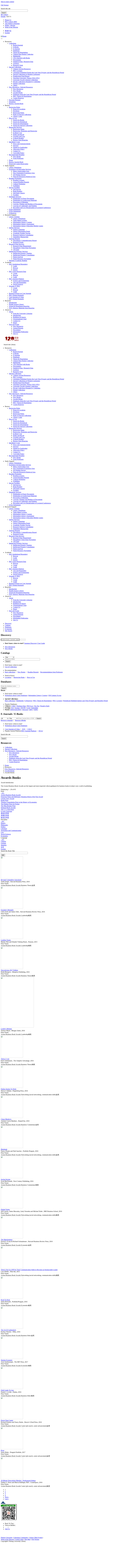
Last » (7, 1499)
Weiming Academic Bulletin (18, 260)
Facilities (16, 195)
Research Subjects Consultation (23, 235)
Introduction (13, 302)
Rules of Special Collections (22, 114)
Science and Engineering (21, 281)
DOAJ (41, 731)
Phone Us (8, 20)
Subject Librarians (19, 229)
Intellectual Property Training (22, 253)
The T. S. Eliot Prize (7, 809)
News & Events (14, 324)
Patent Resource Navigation (22, 259)
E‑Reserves (12, 213)
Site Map (27, 1539)
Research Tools (18, 65)
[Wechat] (7, 1527)
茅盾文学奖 (5, 815)
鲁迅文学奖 (5, 817)
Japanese (4, 845)
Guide (15, 266)
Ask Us (7, 1529)
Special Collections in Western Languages (26, 74)
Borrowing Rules (14, 107)
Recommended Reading (16, 155)
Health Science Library (16, 304)
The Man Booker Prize (8, 806)
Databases (16, 51)
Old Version (5, 5)
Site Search (8, 631)
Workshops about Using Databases (16, 695)
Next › (7, 1497)
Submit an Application (20, 147)
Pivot (2, 1450)
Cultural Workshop (19, 184)
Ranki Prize (4, 800)
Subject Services (14, 228)
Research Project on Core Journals (20, 293)
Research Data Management (22, 246)
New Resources (18, 89)
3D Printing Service (19, 175)
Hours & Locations (19, 109)
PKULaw (30, 706)
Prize (2, 791)
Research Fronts (18, 242)
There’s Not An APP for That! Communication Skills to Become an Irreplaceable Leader (29, 1270)
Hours (11, 160)
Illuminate (4, 1149)
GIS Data (16, 249)
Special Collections (15, 67)
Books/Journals (18, 45)
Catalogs (7, 625)
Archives (16, 63)
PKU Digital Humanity (16, 295)
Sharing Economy (6, 1360)
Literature (4, 829)
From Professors (18, 158)
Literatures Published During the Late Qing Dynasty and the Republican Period (38, 72)
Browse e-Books (20, 720)
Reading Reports (33, 672)
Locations (8, 677)
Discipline (4, 819)
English (7, 33)
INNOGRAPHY (15, 710)
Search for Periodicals (20, 122)
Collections (12, 43)
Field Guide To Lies (7, 1390)
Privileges (16, 111)
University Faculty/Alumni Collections (25, 80)
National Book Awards (8, 808)
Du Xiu (36, 706)
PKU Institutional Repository (18, 264)
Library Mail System (35, 1537)
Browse (15, 268)
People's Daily (45, 706)
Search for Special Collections (22, 125)
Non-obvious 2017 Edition (9, 970)
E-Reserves (28, 701)
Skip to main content (7, 2)
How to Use (13, 118)
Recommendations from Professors (51, 672)
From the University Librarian (22, 313)
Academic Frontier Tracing (21, 233)
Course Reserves (18, 98)
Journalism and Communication (11, 830)
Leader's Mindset (6, 1029)
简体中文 (8, 31)
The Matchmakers (6, 1239)
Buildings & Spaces (19, 317)
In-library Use (17, 133)
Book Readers (17, 191)
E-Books (16, 47)
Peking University (6, 1537)
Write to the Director (11, 27)
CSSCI (29, 729)
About (11, 312)
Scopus (17, 708)
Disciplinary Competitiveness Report (25, 240)
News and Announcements (21, 144)
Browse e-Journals (7, 720)
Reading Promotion (15, 178)
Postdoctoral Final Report (21, 76)
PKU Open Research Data (17, 271)
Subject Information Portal (21, 231)
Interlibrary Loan (14, 142)
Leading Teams (6, 940)
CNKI (13, 706)
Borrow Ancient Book (16, 103)
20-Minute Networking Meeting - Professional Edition (18, 1480)
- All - (3, 793)
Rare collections (10, 672)
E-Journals (8, 629)
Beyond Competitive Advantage (11, 880)
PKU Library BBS (11, 22)
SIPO (31, 710)
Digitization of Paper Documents (23, 198)
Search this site (5, 8)
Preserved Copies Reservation (18, 164)
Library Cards (17, 116)
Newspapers (17, 60)
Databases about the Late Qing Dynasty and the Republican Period (34, 94)
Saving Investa (5, 1179)
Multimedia (16, 56)
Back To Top (9, 1523)
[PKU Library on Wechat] (69, 1512)
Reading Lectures (18, 180)
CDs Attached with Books (21, 58)
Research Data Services (16, 244)
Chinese (3, 841)
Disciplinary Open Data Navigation (24, 248)
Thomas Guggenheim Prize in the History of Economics (19, 802)
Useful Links (19, 1539)
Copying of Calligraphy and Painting (25, 206)
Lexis (28, 708)
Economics (4, 836)
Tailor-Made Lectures (20, 220)
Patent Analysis (18, 257)
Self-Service (17, 189)
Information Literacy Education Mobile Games (28, 226)
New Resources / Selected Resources (21, 87)
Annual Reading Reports (21, 182)
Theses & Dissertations (20, 52)
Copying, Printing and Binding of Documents (27, 204)
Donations (12, 102)
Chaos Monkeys (6, 1119)
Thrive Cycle (5, 1059)
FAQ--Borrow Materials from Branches (21, 308)
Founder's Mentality (7, 910)
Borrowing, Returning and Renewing (25, 131)
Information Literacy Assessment (23, 224)
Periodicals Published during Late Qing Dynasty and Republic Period (85, 701)
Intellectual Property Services (18, 251)
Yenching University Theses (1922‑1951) (26, 78)
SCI (12, 708)
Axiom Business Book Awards (11, 795)
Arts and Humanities (19, 282)
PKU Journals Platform (16, 279)
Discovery (8, 623)
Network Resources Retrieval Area (24, 176)
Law (2, 832)
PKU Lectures (17, 71)
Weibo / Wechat (10, 25)
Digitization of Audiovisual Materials (25, 200)
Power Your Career (7, 1420)
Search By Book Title (8, 851)
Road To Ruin (5, 1300)
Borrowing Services (15, 127)
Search (4, 12)
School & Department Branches (19, 306)
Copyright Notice (18, 153)
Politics (3, 827)
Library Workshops (15, 167)
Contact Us (16, 151)
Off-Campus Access (54, 695)
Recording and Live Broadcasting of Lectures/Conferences (32, 208)
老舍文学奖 (5, 813)
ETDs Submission (15, 209)
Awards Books (18, 93)
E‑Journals (16, 49)
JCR (23, 729)
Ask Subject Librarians (12, 23)
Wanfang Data (21, 706)
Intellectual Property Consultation (23, 255)
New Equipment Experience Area (24, 173)
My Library (4, 15)
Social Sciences (18, 284)
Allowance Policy (19, 149)
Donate (3, 16)
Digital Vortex (5, 1209)
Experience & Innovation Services (20, 169)
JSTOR (23, 708)
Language (4, 838)
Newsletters (17, 330)
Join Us (15, 333)
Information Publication (20, 332)
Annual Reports (18, 328)
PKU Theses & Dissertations (22, 96)
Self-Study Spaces (19, 193)
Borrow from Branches (20, 140)
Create (15, 273)
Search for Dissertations (20, 124)
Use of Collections (11, 667)
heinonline (34, 708)
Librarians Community (21, 1537)
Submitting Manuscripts (20, 237)
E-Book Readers (18, 138)
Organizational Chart (19, 319)
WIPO (36, 710)
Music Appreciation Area (21, 171)
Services (15, 145)
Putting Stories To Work (8, 1089)
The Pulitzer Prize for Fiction (10, 804)
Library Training (14, 217)
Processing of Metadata (20, 202)
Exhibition (16, 186)
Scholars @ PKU (14, 286)
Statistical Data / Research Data (23, 61)
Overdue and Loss (19, 136)
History (3, 823)
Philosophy (4, 825)
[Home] (3, 36)
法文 (2, 847)
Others (15, 85)
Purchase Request (14, 100)
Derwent (25, 710)
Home (7, 765)
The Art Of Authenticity (8, 1330)
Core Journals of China (16, 297)
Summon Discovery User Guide (34, 643)
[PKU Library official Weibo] (5, 1527)
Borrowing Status (18, 129)
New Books (17, 91)
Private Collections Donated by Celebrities (26, 82)
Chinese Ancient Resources (22, 69)
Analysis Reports (14, 239)
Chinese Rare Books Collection (23, 54)
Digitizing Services (15, 197)
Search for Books (18, 120)
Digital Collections (19, 83)
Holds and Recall (18, 134)
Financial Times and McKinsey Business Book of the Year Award (22, 797)
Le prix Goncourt (6, 811)
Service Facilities (14, 187)
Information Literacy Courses (22, 222)
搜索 (3, 855)
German (3, 843)
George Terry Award (7, 798)
